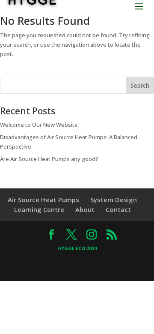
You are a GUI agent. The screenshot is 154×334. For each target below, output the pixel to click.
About (85, 209)
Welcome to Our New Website (39, 124)
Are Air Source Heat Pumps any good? (49, 159)
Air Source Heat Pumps (43, 199)
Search (139, 85)
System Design (113, 199)
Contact (118, 209)
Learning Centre (39, 209)
